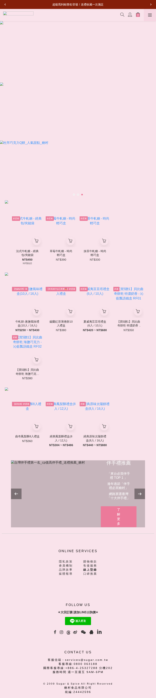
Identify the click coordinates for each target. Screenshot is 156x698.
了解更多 (118, 516)
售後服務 (90, 565)
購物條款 (90, 561)
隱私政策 (66, 561)
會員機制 (66, 565)
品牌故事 (66, 569)
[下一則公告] (151, 4)
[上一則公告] (5, 4)
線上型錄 (90, 569)
